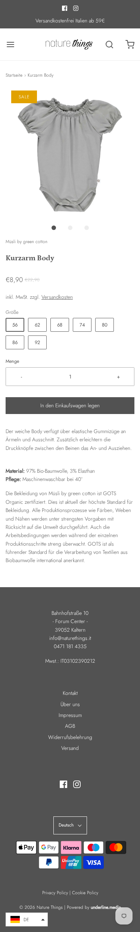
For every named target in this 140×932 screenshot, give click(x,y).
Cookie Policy (85, 892)
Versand (70, 748)
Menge (12, 361)
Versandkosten (57, 297)
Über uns (70, 704)
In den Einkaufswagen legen (70, 405)
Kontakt (70, 693)
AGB (70, 726)
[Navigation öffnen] (10, 44)
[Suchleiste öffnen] (109, 44)
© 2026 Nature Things (41, 907)
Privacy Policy (55, 892)
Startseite (14, 75)
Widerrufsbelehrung (70, 737)
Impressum (70, 715)
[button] (70, 155)
